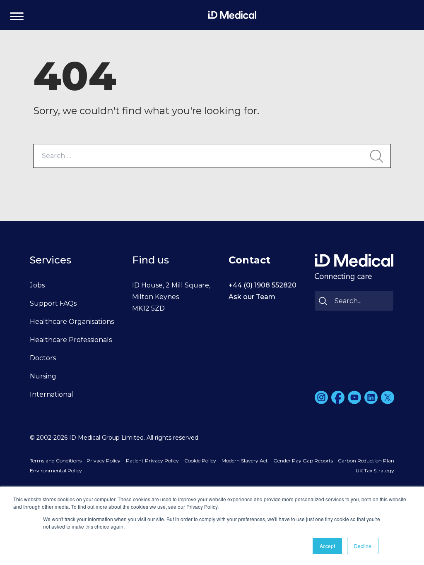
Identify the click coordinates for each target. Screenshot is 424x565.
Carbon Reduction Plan (366, 460)
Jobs (37, 285)
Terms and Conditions (56, 460)
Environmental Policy (56, 470)
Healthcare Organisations (72, 322)
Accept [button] (327, 545)
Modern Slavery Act (245, 460)
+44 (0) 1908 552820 (262, 285)
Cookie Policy (200, 460)
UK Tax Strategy (375, 470)
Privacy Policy (103, 460)
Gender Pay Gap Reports (303, 460)
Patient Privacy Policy (152, 460)
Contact (249, 260)
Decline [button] (362, 545)
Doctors (43, 358)
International (51, 394)
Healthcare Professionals (71, 340)
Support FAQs (53, 303)
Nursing (43, 376)
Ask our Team (252, 297)
